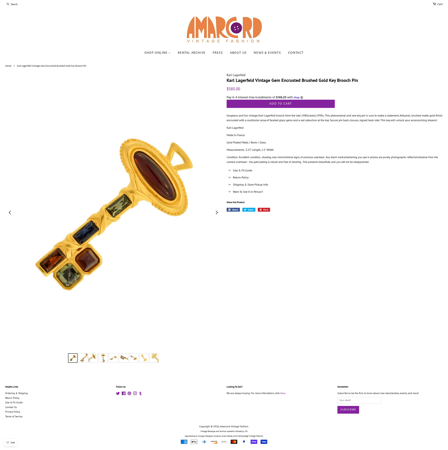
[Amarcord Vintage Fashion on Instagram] (135, 394)
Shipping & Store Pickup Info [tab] (250, 184)
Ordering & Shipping (16, 393)
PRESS (218, 53)
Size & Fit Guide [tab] (242, 170)
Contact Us (11, 407)
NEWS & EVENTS (267, 53)
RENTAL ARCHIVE (191, 53)
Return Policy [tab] (240, 177)
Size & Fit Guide (14, 402)
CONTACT (296, 53)
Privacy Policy (12, 411)
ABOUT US (238, 53)
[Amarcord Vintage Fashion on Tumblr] (140, 394)
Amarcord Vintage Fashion (234, 426)
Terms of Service (13, 416)
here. (283, 393)
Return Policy (12, 397)
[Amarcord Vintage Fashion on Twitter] (118, 394)
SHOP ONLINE (156, 53)
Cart (440, 4)
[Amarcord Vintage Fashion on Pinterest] (129, 394)
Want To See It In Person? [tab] (248, 191)
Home (8, 66)
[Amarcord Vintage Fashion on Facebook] (124, 394)
